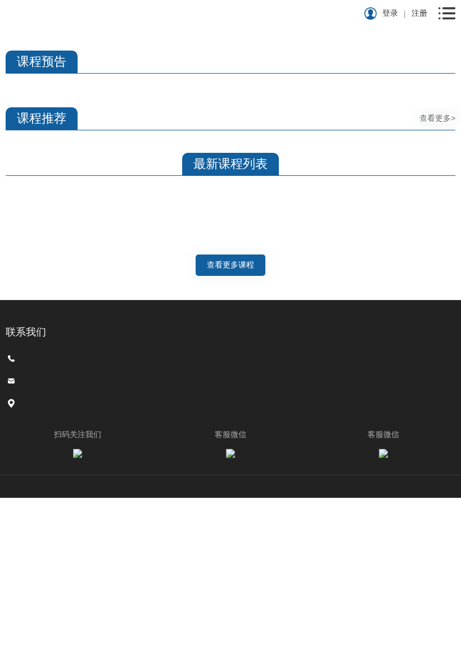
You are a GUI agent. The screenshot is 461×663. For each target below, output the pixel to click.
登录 (390, 12)
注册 (419, 12)
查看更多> (437, 117)
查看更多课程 (230, 264)
